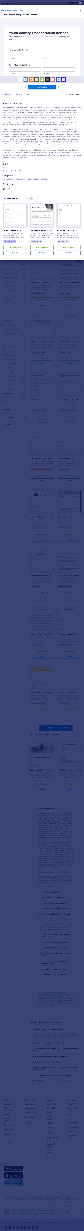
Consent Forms (8, 179)
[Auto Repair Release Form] (42, 215)
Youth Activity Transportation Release (19, 14)
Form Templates (6, 11)
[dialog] (42, 615)
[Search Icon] (81, 11)
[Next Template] (58, 87)
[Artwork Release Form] (15, 215)
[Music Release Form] (69, 215)
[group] (15, 230)
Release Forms (18, 11)
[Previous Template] (25, 87)
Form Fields (18, 94)
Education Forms (9, 241)
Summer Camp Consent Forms (38, 179)
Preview (15, 253)
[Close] (80, 3)
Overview (7, 94)
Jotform (10, 189)
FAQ (28, 94)
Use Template (42, 87)
